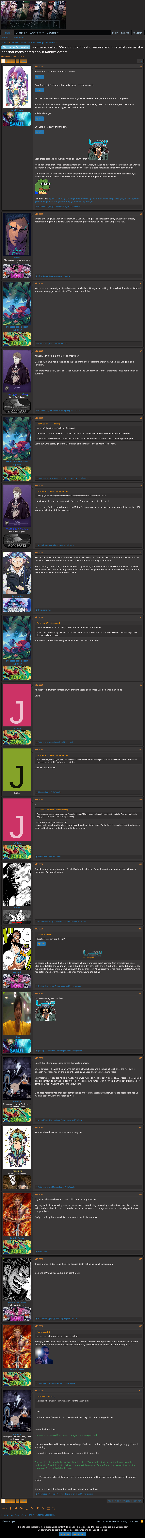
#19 (140, 1326)
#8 (141, 617)
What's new (35, 32)
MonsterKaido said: (45, 1396)
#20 (140, 1391)
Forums (7, 32)
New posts (5, 37)
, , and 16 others (59, 206)
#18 (140, 1259)
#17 (140, 1194)
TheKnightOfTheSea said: (47, 423)
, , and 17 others (54, 276)
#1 (141, 66)
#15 (140, 1058)
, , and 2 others (63, 478)
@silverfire (40, 201)
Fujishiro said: (42, 1332)
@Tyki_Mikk (126, 198)
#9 (141, 685)
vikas (17, 1036)
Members (51, 32)
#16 (140, 1127)
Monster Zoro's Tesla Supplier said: (51, 491)
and (44, 610)
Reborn (17, 1101)
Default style (9, 1521)
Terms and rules (112, 1521)
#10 (140, 749)
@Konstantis (77, 201)
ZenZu (17, 257)
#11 (140, 799)
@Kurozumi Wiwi (80, 198)
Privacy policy (127, 1521)
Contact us (99, 1521)
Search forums (19, 37)
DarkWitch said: (43, 934)
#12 (140, 864)
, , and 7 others (59, 410)
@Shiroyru (88, 201)
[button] (26, 32)
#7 (141, 552)
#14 (140, 993)
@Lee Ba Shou (56, 198)
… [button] (13, 61)
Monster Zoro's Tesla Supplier (17, 328)
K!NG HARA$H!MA (17, 1302)
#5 (141, 418)
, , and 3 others (56, 545)
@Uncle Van (51, 201)
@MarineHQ (64, 201)
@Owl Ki (68, 198)
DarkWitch (7, 56)
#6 (141, 485)
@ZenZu (115, 198)
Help (137, 1521)
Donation (20, 32)
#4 (141, 351)
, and (53, 343)
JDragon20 (17, 596)
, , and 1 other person (62, 921)
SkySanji (17, 972)
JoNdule (17, 728)
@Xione (135, 198)
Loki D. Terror (17, 1237)
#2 (141, 214)
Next (23, 61)
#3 (141, 283)
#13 (140, 929)
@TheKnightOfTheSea (100, 198)
